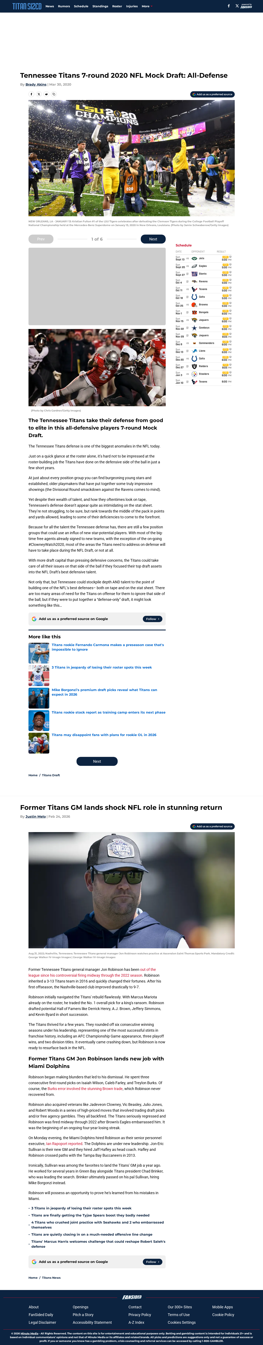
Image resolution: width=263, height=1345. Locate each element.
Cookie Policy (223, 1314)
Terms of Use (179, 1314)
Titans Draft (51, 775)
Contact (135, 1307)
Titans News (51, 1278)
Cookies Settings (182, 1322)
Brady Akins (36, 84)
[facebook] (229, 6)
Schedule (81, 6)
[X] (237, 6)
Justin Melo (36, 817)
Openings (80, 1307)
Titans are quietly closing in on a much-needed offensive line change (91, 1234)
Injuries (132, 6)
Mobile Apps (222, 1307)
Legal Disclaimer (42, 1322)
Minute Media (29, 1333)
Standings (100, 6)
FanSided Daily (41, 1314)
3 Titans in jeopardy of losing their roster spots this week (81, 1208)
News (50, 6)
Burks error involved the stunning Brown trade (85, 1088)
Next (153, 239)
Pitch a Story (83, 1314)
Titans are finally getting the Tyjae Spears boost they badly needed (90, 1215)
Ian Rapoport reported (64, 1143)
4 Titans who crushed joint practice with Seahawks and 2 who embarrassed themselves (97, 1224)
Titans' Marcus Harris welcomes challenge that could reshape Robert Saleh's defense (98, 1244)
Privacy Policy (139, 1314)
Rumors (64, 6)
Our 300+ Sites (180, 1307)
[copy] (54, 94)
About (34, 1307)
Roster (117, 6)
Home (33, 775)
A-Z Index (136, 1322)
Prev (41, 239)
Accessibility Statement (92, 1322)
